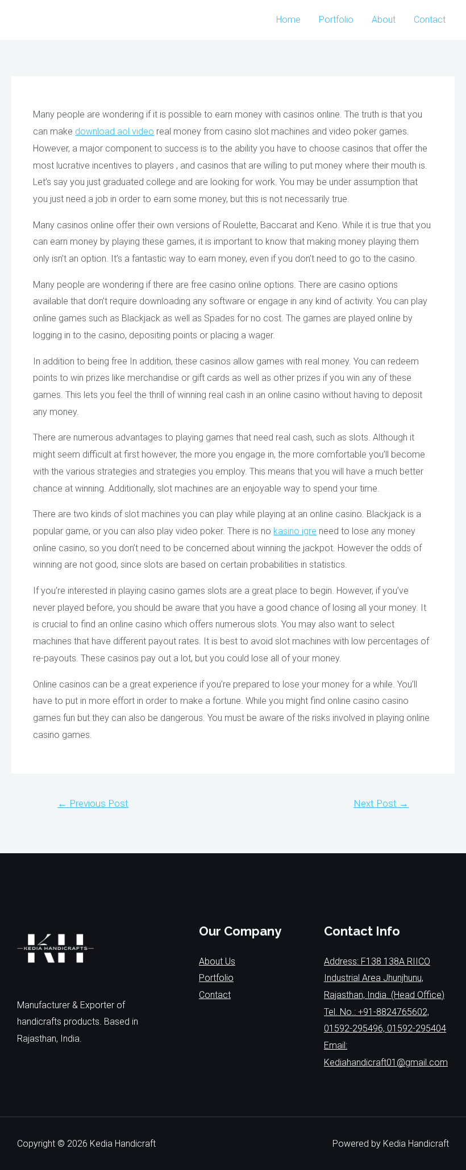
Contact (430, 19)
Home (288, 19)
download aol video (114, 131)
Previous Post (92, 803)
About (384, 19)
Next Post (381, 803)
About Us (217, 961)
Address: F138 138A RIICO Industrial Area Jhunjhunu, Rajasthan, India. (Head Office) (384, 978)
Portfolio (336, 19)
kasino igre (295, 531)
